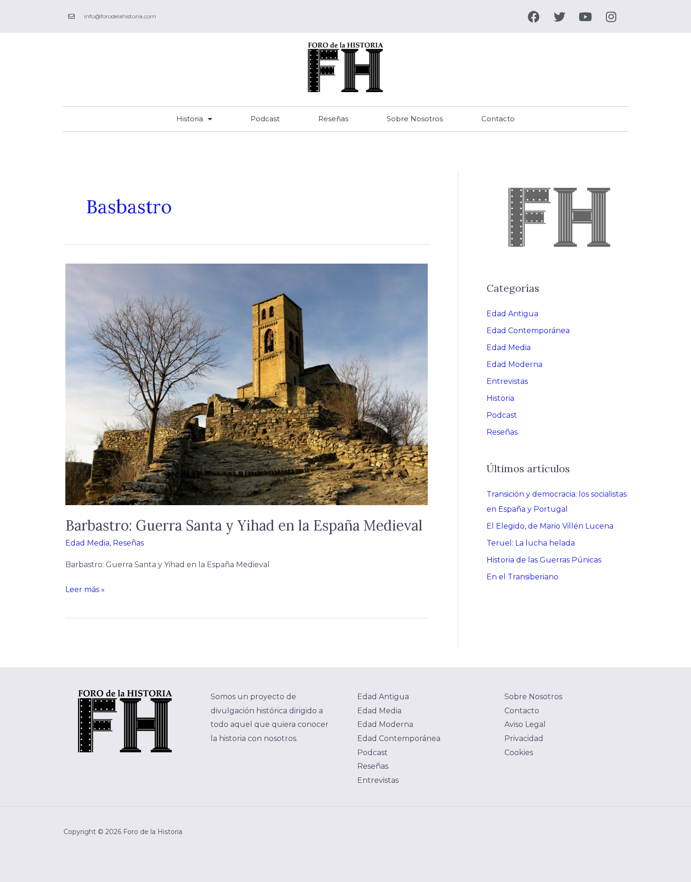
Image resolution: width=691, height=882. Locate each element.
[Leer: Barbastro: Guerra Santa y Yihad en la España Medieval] (246, 384)
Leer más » (85, 588)
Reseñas (333, 118)
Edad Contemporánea (528, 330)
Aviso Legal (525, 724)
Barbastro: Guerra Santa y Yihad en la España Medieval (244, 525)
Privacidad (523, 738)
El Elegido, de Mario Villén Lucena (550, 526)
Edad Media (87, 543)
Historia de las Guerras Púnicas (544, 559)
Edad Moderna (514, 364)
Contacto (498, 118)
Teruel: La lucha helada (531, 543)
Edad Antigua (512, 313)
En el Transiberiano (522, 576)
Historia (189, 118)
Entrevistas (507, 381)
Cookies (518, 752)
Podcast (265, 118)
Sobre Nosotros (415, 118)
